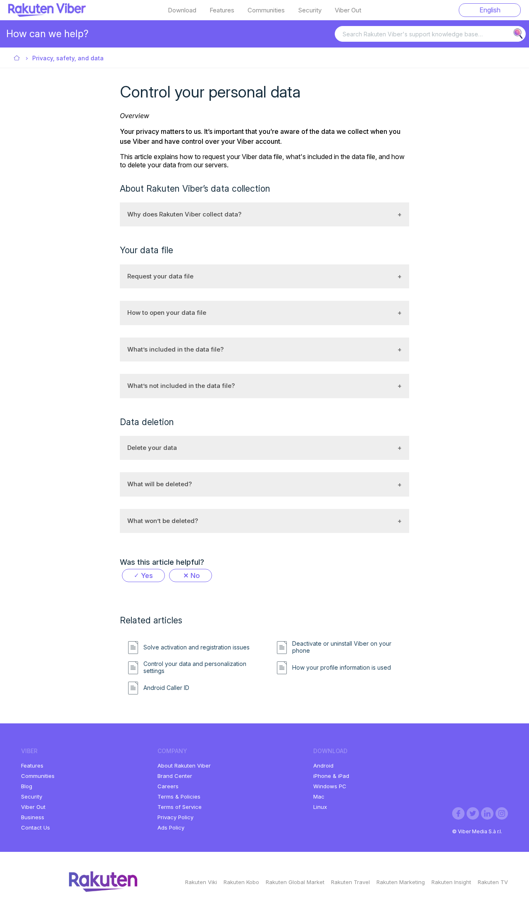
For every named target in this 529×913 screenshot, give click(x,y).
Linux (320, 807)
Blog (26, 786)
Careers (168, 786)
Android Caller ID (166, 688)
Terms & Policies (178, 796)
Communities (266, 10)
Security (310, 10)
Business (32, 817)
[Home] (47, 14)
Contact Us (35, 827)
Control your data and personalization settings (194, 667)
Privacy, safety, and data (68, 58)
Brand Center (174, 776)
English (489, 10)
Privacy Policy (175, 817)
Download (182, 10)
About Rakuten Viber (184, 765)
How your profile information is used (341, 667)
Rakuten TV (493, 882)
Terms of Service (179, 807)
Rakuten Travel (350, 882)
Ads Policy (170, 827)
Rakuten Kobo (241, 882)
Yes (147, 575)
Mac (318, 796)
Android (323, 765)
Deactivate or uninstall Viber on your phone (341, 647)
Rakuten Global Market (295, 882)
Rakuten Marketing (400, 882)
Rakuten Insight (451, 882)
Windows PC (329, 786)
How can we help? (47, 34)
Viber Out (348, 10)
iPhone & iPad (331, 776)
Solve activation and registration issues (196, 647)
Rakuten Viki (201, 882)
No (195, 575)
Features (222, 10)
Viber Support (17, 58)
